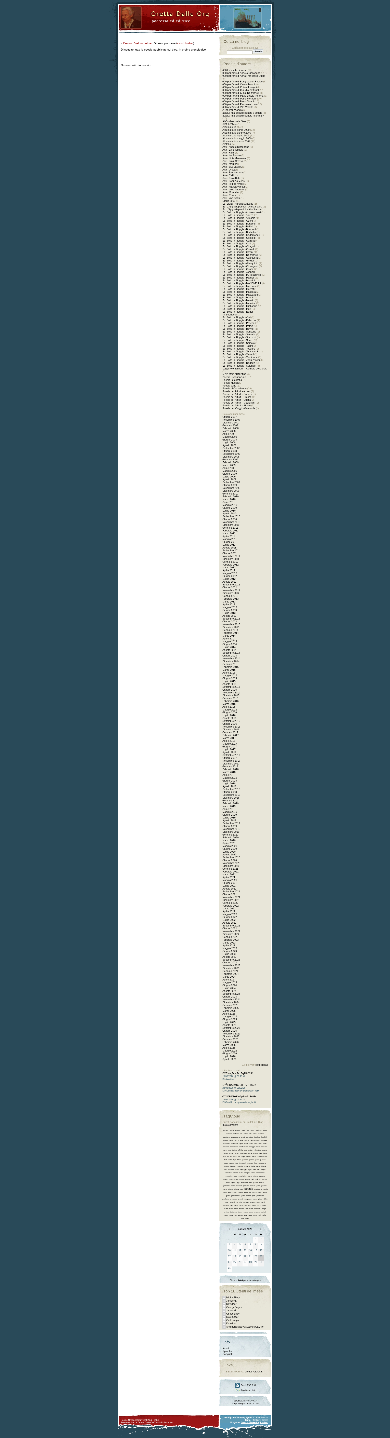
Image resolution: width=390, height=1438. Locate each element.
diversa (264, 1150)
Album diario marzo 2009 (236, 141)
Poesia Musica (230, 382)
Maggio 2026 (229, 1050)
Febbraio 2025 (230, 1008)
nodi (256, 1179)
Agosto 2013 (229, 615)
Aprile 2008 (228, 434)
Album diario (229, 127)
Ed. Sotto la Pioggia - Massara (239, 291)
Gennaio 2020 (230, 834)
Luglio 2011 (228, 544)
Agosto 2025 (229, 1025)
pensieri (252, 1186)
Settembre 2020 (231, 857)
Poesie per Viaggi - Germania (238, 408)
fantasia (255, 1153)
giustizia (262, 1160)
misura (249, 1176)
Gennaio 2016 (230, 698)
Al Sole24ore (229, 124)
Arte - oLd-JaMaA (232, 166)
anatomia (229, 1134)
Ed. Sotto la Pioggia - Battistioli (239, 223)
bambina (257, 1137)
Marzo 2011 (228, 533)
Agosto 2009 (229, 479)
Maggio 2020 (229, 846)
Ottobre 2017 (229, 758)
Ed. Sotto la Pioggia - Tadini (237, 345)
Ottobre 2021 (229, 894)
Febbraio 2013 (230, 598)
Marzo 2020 (229, 840)
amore (265, 1130)
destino (234, 1150)
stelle (254, 1205)
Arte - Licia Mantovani (234, 158)
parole (255, 1182)
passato (261, 1182)
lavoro (258, 1166)
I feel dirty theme (260, 1420)
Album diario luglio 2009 (235, 135)
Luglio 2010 (229, 510)
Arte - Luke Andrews (233, 189)
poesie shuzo (235, 1196)
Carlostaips (232, 1320)
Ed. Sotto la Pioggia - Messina (239, 303)
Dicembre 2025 (230, 1036)
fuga (234, 1160)
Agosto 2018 (229, 786)
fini (231, 1156)
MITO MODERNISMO (234, 374)
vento (226, 1215)
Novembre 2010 (231, 522)
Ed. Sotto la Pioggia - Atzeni (237, 220)
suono (236, 1209)
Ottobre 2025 (229, 1030)
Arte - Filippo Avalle (233, 183)
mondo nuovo (233, 1179)
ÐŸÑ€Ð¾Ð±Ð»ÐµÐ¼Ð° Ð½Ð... (240, 1085)
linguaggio (243, 1169)
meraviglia (241, 1176)
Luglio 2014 (229, 647)
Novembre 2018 (231, 794)
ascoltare (261, 1134)
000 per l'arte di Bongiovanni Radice (242, 81)
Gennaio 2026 (230, 1039)
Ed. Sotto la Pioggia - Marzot (238, 289)
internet (232, 1166)
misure (255, 1176)
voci (259, 1215)
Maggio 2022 (229, 914)
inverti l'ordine (185, 43)
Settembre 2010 (231, 516)
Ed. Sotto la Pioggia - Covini (237, 252)
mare (253, 1173)
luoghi (263, 1169)
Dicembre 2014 (230, 661)
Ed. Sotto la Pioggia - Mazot (237, 297)
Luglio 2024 (229, 988)
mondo (225, 1179)
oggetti (233, 1182)
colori (264, 1143)
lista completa (230, 1125)
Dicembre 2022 (230, 934)
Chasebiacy (232, 1313)
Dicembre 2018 (230, 797)
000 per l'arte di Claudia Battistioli (240, 90)
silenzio (226, 1205)
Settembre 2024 (231, 993)
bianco (236, 1140)
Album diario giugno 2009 (236, 132)
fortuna (248, 1156)
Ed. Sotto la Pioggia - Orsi (236, 317)
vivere (250, 1215)
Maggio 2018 (229, 777)
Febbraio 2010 (230, 496)
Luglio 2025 (229, 1022)
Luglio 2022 (229, 920)
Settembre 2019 (231, 823)
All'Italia (226, 144)
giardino (245, 1160)
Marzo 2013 (229, 601)
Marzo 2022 (229, 908)
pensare (246, 1186)
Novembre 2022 (231, 931)
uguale (246, 1212)
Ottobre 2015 (229, 689)
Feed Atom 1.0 (247, 1390)
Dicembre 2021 (230, 900)
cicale (251, 1143)
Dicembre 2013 (230, 627)
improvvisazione (260, 1163)
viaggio (240, 1215)
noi (260, 1179)
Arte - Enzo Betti (231, 178)
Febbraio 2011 (230, 530)
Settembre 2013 (231, 618)
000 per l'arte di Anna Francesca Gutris (243, 75)
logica (250, 1169)
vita (245, 1215)
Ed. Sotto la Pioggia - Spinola (238, 343)
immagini (242, 1163)
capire (241, 1143)
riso (240, 1202)
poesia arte (258, 1189)
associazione (235, 1137)
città (260, 1143)
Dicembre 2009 (230, 490)
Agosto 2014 (229, 650)
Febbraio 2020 (230, 837)
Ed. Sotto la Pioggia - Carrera (238, 240)
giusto (226, 1163)
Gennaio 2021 (230, 868)
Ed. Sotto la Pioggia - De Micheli (240, 255)
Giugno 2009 (229, 473)
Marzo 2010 (229, 499)
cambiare (264, 1140)
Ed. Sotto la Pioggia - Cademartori (241, 235)
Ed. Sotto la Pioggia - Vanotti (238, 354)
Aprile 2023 (228, 945)
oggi (238, 1182)
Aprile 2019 (228, 809)
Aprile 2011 (228, 536)
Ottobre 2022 (229, 928)
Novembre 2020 (231, 863)
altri (248, 1130)
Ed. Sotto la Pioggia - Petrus (237, 326)
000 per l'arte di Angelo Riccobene (241, 73)
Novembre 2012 (231, 590)
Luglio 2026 (229, 1056)
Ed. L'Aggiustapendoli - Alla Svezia (241, 209)
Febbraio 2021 (230, 871)
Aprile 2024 (228, 979)
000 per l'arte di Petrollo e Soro (239, 98)
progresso (248, 1199)
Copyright (227, 1354)
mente (235, 1176)
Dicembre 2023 (230, 968)
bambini (264, 1137)
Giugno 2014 (229, 644)
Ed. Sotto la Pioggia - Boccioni (239, 229)
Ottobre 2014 (229, 655)
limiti (237, 1169)
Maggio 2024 (229, 982)
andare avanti (237, 1134)
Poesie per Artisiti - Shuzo (236, 405)
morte (241, 1179)
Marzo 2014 (229, 635)
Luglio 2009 (229, 476)
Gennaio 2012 (230, 561)
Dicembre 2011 (230, 559)
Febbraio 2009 (230, 462)
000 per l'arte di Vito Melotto (237, 107)
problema (225, 1199)
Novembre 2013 (231, 624)
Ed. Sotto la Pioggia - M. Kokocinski (241, 274)
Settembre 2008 (231, 448)
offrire (228, 1182)
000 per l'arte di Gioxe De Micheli (240, 93)
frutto (230, 1160)
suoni (231, 1209)
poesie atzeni (256, 1192)
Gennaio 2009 (230, 459)
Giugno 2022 (229, 917)
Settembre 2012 (231, 584)
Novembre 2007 (231, 419)
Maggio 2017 (229, 743)
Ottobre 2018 (229, 792)
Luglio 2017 (229, 749)
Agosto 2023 (229, 956)
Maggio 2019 (229, 812)
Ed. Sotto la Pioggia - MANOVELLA (241, 283)
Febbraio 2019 (230, 803)
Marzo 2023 (229, 942)
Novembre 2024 (231, 999)
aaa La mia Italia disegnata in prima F (243, 115)
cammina (226, 1143)
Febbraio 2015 (230, 667)
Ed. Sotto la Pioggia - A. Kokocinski (241, 212)
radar (227, 1202)
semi (263, 1202)
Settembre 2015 (231, 687)
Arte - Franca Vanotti (233, 186)
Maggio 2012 (229, 573)
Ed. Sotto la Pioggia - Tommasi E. (240, 351)
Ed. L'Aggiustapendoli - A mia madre (242, 206)
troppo (240, 1212)
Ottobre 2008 (229, 451)
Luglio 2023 (229, 954)
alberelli (237, 1130)
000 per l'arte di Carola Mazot (238, 84)
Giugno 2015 (229, 678)
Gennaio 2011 (230, 527)
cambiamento (254, 1140)
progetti (240, 1199)
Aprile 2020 (228, 843)
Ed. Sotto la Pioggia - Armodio (238, 218)
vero (235, 1215)
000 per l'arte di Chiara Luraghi (239, 87)
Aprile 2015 (228, 672)
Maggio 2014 (229, 641)
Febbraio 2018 (230, 769)
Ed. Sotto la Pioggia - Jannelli (238, 272)
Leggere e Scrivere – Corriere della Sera (244, 368)
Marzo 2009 (229, 465)
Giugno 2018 (229, 780)
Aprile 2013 (228, 604)
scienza (252, 1202)
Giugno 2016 (229, 712)
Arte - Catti (228, 175)
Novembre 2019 (231, 829)
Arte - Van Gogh (231, 198)
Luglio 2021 (229, 885)
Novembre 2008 (231, 453)
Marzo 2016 (229, 704)
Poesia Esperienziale (234, 377)
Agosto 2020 (229, 854)
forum (254, 1156)
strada (264, 1205)
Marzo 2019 (229, 806)
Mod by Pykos (244, 1417)
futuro (239, 1160)
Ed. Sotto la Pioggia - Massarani (240, 294)
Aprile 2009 (228, 468)
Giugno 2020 (229, 848)
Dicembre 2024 (230, 1002)
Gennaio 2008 (230, 425)
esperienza (243, 1153)
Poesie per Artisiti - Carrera (237, 394)
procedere (233, 1199)
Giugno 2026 (229, 1053)
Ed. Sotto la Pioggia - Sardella (239, 334)
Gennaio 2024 (230, 971)
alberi (243, 1130)
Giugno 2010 (229, 507)
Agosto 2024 (229, 991)
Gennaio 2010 (230, 493)
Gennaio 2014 (230, 630)
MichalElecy (233, 1297)
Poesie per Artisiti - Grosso (236, 397)
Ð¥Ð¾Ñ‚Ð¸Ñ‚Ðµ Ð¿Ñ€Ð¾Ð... (238, 1073)
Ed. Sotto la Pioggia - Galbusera (240, 257)
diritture (250, 1150)
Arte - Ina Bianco (231, 155)
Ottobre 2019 (229, 826)
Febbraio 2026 (230, 1042)
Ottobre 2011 (229, 553)
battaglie (225, 1140)
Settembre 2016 (231, 721)
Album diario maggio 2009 (237, 138)
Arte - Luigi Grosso (232, 161)
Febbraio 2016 (230, 701)
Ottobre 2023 (229, 962)
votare (247, 1218)
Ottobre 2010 (229, 519)
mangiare (247, 1173)
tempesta (257, 1209)
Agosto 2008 (229, 445)
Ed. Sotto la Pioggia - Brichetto (239, 232)
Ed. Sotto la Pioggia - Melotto (238, 300)
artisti (255, 1134)
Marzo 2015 (229, 669)
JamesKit (231, 1300)
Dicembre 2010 (230, 525)
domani (225, 1153)
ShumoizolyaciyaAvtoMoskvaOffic (244, 1326)
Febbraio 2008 (230, 428)
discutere (258, 1150)
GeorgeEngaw (234, 1307)
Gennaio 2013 (230, 596)
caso (246, 1143)
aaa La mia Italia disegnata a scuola (242, 112)
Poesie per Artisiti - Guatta (236, 399)
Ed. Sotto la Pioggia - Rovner (238, 328)
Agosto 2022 (229, 922)
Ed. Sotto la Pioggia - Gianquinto (240, 263)
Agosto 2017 (229, 752)
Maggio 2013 (229, 607)
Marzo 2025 (229, 1010)
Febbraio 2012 (230, 564)
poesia (248, 1188)
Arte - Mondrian (230, 192)
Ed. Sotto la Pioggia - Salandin (239, 365)
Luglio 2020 (229, 851)
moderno (262, 1176)
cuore (224, 1150)
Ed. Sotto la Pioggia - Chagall (238, 246)
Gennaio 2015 (230, 664)
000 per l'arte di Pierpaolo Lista (239, 104)
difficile (240, 1150)
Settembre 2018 (231, 789)
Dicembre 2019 (230, 831)
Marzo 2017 (229, 738)
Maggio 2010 (229, 505)
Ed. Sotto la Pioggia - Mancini (238, 280)
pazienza (239, 1186)
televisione (249, 1209)
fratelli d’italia (262, 1156)
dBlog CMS (230, 1417)
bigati (241, 1140)
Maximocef (232, 1317)
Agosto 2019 (229, 820)
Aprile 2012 (228, 570)
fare (260, 1153)
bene (231, 1140)
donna (231, 1153)
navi (252, 1179)
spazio (241, 1205)
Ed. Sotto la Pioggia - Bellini (237, 226)
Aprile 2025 (228, 1013)
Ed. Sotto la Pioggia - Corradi (238, 249)
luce (254, 1169)
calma (247, 1140)
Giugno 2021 (229, 883)
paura (233, 1186)
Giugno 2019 (229, 814)
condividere (234, 1147)
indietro (226, 1166)
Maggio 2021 (229, 880)
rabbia (265, 1199)
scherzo (246, 1202)
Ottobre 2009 (229, 485)
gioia (257, 1160)
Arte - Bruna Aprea (232, 172)
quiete (260, 1199)
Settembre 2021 (231, 891)
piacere (263, 1186)
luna (258, 1169)
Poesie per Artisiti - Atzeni (236, 391)
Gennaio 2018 (230, 766)
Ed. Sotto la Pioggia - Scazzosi (239, 337)
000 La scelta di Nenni (234, 70)
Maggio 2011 (229, 539)
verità (231, 1215)
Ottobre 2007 (229, 417)
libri (225, 1169)
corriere (264, 1147)
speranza (248, 1205)
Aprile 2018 (228, 775)
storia (259, 1205)
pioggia (230, 1189)
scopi (258, 1202)
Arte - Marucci (230, 164)
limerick (231, 1169)
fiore (234, 1156)
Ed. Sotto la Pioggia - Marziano (239, 286)
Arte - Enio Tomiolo (232, 149)
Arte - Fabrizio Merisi (233, 181)
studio (226, 1209)
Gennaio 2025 (230, 1005)
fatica (265, 1153)
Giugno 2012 (229, 576)
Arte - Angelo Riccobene (235, 147)
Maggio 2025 (229, 1016)
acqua (232, 1130)
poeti (243, 1196)
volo (242, 1218)
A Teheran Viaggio (232, 110)
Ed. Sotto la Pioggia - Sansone (239, 331)
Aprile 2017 (228, 741)
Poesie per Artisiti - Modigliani (238, 402)
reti (237, 1202)
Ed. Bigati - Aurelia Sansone (237, 203)
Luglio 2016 (229, 715)
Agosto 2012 (229, 581)
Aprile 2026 (228, 1047)
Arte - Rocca (229, 195)
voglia (264, 1215)
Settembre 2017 (231, 755)
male (241, 1173)
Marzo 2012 (229, 567)
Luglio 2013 (229, 613)
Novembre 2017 (231, 760)
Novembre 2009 (231, 488)
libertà (263, 1166)
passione (226, 1186)
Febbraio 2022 (230, 905)
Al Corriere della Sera (234, 121)
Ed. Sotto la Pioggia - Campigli (239, 237)
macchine (228, 1173)
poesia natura (232, 1192)
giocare (251, 1160)
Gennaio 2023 (230, 937)
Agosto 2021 (229, 888)
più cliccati (262, 1064)
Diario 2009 (229, 201)
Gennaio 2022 (230, 902)
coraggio (252, 1147)
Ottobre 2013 (229, 621)
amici (252, 1130)
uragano (257, 1212)
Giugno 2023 (229, 951)
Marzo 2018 (229, 772)
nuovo (264, 1179)
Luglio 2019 (229, 817)
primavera (260, 1196)
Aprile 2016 (228, 706)
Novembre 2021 (231, 897)
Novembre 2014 (231, 658)
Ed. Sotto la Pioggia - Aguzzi (238, 215)
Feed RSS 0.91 (248, 1385)
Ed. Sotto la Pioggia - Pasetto (238, 323)
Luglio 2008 (229, 442)
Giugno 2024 (229, 985)
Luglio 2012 (229, 579)
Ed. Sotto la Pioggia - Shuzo (237, 340)
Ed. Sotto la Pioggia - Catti (236, 243)
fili (228, 1156)
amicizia (258, 1130)
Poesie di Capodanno (234, 388)
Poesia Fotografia (232, 380)
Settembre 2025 (231, 1028)
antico (246, 1134)
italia (253, 1166)
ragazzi (232, 1202)
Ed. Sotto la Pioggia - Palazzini (239, 320)
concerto (226, 1147)
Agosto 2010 (229, 513)
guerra (231, 1163)
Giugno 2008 (229, 439)
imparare (250, 1163)
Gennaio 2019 (230, 800)
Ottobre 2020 (229, 860)
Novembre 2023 (231, 965)
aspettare (226, 1137)
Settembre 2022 (231, 925)
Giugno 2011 (229, 542)
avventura (249, 1137)
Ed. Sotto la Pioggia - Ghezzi (238, 260)
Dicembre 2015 (230, 695)
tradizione (233, 1212)
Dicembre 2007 (230, 422)
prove (255, 1199)
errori (236, 1153)
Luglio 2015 (229, 681)
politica (248, 1196)
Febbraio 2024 (230, 974)
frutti (225, 1160)
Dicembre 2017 (230, 763)
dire (245, 1150)
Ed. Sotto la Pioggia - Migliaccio (239, 306)
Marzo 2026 (229, 1045)
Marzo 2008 (229, 431)
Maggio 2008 (229, 436)
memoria (228, 1176)
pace (250, 1182)
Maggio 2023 (229, 948)
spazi (236, 1205)
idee (236, 1163)
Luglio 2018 (229, 783)
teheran (241, 1209)
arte (250, 1134)
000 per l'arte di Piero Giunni (238, 101)
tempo (264, 1209)
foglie (243, 1156)
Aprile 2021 (228, 877)
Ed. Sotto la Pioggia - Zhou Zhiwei (241, 360)
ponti (253, 1196)
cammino (234, 1143)
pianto (225, 1189)
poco (241, 1189)
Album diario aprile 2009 (236, 129)
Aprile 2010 (228, 502)
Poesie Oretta (127, 1420)
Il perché (227, 1351)
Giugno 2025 (229, 1019)
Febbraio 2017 (230, 735)
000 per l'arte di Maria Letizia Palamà (242, 95)
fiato (224, 1156)
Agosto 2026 (229, 1059)
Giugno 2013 (229, 610)
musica (247, 1179)
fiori (239, 1156)
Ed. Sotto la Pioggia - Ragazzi (238, 363)
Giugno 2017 (229, 746)
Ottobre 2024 (229, 996)
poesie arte (247, 1192)
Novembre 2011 (231, 556)
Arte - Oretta (229, 169)
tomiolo (226, 1212)
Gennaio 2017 (230, 732)
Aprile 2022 (228, 911)
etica (250, 1153)
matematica (260, 1173)
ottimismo (244, 1182)
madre (235, 1173)
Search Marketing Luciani (254, 1422)
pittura (236, 1189)
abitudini (225, 1130)
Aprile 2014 (228, 638)
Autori (225, 1348)
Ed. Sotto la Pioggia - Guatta (238, 269)
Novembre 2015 (231, 692)
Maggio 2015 (229, 675)
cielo (255, 1143)
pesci (258, 1186)
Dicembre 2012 (230, 593)
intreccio (240, 1166)
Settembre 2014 (231, 652)
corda (258, 1147)
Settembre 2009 (231, 482)
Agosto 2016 (229, 718)
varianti (263, 1212)
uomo (251, 1212)
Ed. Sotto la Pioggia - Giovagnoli (240, 266)
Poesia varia (229, 385)
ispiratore (247, 1166)
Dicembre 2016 (230, 729)
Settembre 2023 (231, 959)
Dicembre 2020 (230, 866)
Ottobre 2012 (229, 587)
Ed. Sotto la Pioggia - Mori (236, 309)
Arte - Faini (228, 152)
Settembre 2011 (231, 550)
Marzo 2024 (229, 976)
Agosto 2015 (229, 684)
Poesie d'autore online (137, 43)
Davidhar (231, 1304)
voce (255, 1215)
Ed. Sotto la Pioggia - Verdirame (240, 357)
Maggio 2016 (229, 709)
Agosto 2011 (229, 547)
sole (231, 1205)
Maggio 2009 (229, 471)
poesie (240, 1192)
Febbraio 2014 (230, 633)
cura (229, 1150)
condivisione (243, 1147)
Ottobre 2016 (229, 723)
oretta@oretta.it (253, 1371)
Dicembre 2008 (230, 456)
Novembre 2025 (231, 1033)
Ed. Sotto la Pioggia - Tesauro (238, 348)
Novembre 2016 (231, 726)
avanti (243, 1137)
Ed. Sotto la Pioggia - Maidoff (238, 277)
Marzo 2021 (229, 874)
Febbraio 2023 (230, 939)
